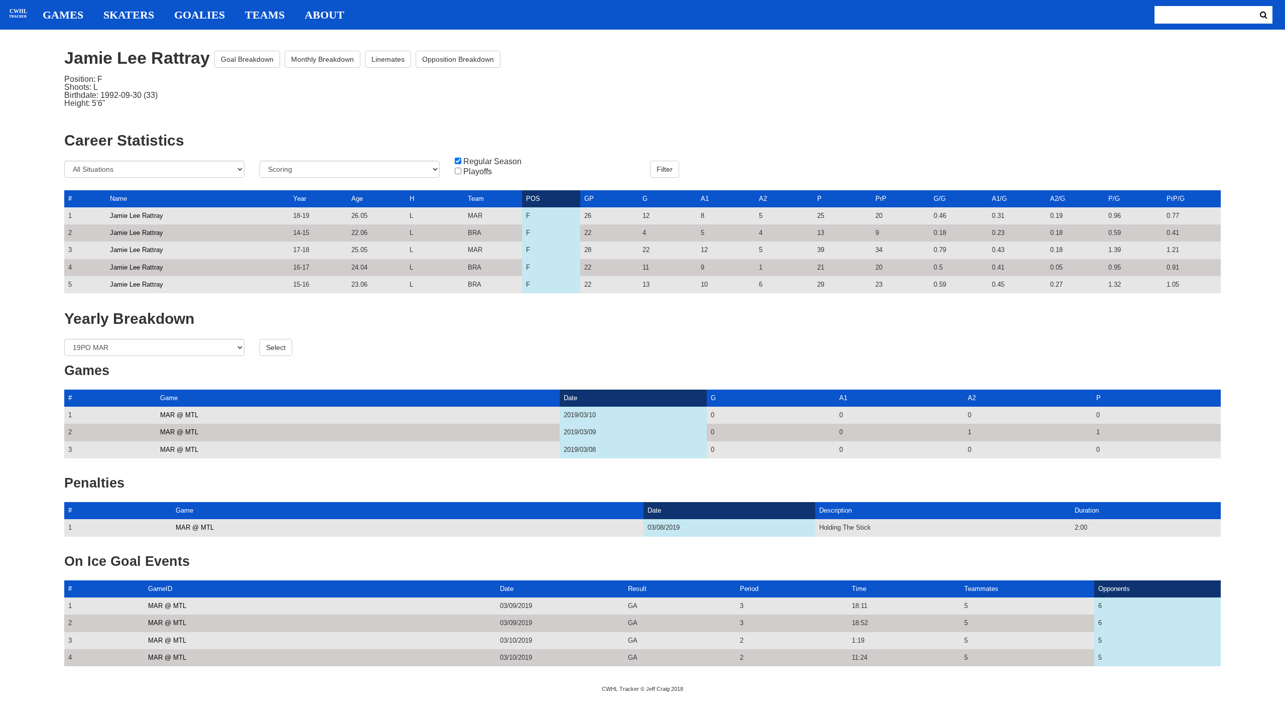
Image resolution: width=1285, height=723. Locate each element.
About (324, 15)
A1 (705, 198)
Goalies (199, 15)
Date (570, 398)
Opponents (1114, 588)
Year (299, 198)
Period (749, 588)
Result (637, 588)
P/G (1114, 198)
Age (357, 198)
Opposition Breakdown (458, 59)
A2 (763, 198)
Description (835, 510)
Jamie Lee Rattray (136, 215)
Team (476, 198)
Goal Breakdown (247, 59)
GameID (160, 588)
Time (859, 588)
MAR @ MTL (179, 415)
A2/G (1057, 198)
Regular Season (492, 162)
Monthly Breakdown (322, 59)
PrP (880, 198)
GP (589, 198)
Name (118, 198)
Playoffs (477, 172)
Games (63, 15)
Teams (265, 15)
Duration (1087, 510)
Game (169, 398)
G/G (940, 198)
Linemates (388, 59)
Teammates (981, 588)
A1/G (999, 198)
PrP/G (1176, 198)
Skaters (128, 15)
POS (533, 198)
